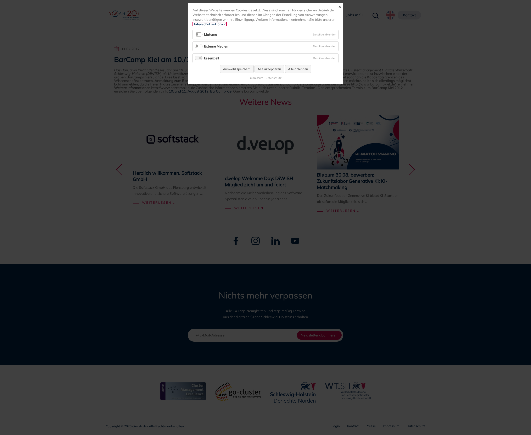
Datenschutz (274, 78)
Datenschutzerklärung (209, 24)
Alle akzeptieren (269, 69)
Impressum (256, 78)
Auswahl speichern (237, 69)
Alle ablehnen (298, 69)
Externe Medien (216, 46)
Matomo (210, 34)
